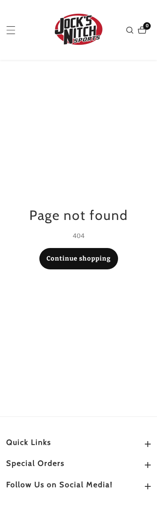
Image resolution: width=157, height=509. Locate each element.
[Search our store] (131, 30)
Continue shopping (78, 258)
